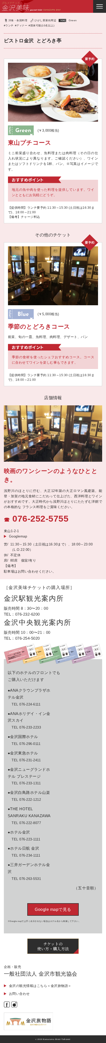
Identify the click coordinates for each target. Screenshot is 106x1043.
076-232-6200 (27, 614)
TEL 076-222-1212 (26, 800)
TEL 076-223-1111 (26, 839)
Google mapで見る (53, 909)
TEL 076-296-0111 (26, 744)
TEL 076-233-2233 (26, 727)
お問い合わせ (19, 994)
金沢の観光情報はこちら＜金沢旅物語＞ (40, 986)
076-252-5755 (40, 518)
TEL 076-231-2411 (26, 760)
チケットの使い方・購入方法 (53, 946)
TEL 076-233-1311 (26, 783)
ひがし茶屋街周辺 (45, 20)
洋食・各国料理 (17, 20)
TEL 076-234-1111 (26, 855)
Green (73, 20)
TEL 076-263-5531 (26, 879)
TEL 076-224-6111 (26, 704)
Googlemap (18, 536)
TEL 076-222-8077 (26, 823)
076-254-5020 (27, 638)
